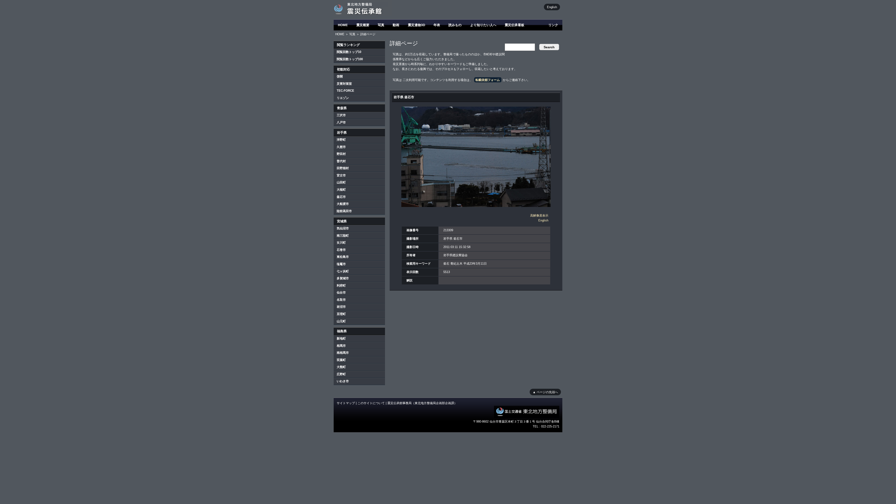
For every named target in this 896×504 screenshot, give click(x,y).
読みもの (455, 25)
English (552, 7)
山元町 (341, 321)
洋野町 (341, 139)
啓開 (340, 76)
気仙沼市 (343, 228)
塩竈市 (341, 264)
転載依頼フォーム (488, 80)
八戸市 (341, 122)
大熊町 (341, 367)
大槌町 (341, 189)
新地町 (341, 338)
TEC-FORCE (345, 90)
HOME (343, 25)
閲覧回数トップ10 (349, 52)
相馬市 (341, 345)
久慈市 (341, 147)
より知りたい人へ (483, 25)
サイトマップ (346, 403)
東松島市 (343, 257)
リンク (553, 25)
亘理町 (341, 314)
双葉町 (341, 360)
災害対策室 (344, 83)
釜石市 (341, 197)
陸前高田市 (344, 211)
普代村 (341, 161)
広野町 (341, 374)
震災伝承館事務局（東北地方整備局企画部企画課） (422, 403)
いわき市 (343, 381)
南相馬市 (343, 352)
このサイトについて (371, 403)
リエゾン (343, 98)
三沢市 (341, 115)
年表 (437, 25)
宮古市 (341, 175)
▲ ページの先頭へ (545, 392)
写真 (381, 25)
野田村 (341, 154)
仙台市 (341, 292)
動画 (396, 25)
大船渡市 (343, 204)
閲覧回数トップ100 (350, 59)
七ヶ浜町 (343, 271)
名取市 (341, 299)
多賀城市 (343, 278)
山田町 (341, 182)
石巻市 (341, 250)
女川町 (341, 242)
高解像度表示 (539, 215)
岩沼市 (341, 306)
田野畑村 (343, 168)
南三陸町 (343, 235)
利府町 (341, 285)
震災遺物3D (416, 25)
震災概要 (362, 25)
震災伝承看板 (514, 25)
